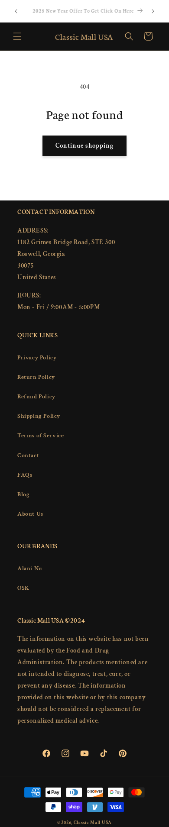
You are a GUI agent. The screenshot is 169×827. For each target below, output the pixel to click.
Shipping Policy (38, 416)
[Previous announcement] (16, 11)
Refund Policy (36, 397)
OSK (23, 588)
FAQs (24, 475)
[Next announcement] (152, 11)
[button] (17, 36)
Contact (28, 455)
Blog (23, 494)
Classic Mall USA (93, 823)
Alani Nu (29, 568)
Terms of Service (40, 435)
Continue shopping (84, 146)
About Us (30, 514)
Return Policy (36, 377)
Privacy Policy (36, 358)
